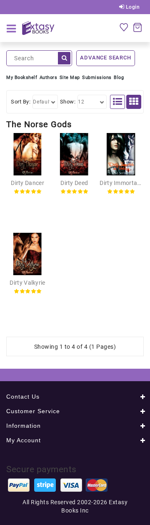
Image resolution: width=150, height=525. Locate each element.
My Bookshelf (21, 77)
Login (132, 7)
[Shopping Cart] (137, 27)
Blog (119, 77)
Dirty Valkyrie (27, 282)
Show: (68, 102)
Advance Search (105, 57)
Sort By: (20, 102)
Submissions (97, 77)
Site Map (70, 77)
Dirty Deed (74, 183)
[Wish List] (124, 27)
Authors (49, 77)
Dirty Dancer (27, 183)
